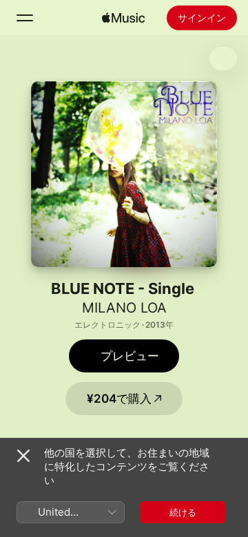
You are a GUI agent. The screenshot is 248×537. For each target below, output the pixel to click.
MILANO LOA (124, 307)
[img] (123, 18)
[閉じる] (23, 456)
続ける (182, 512)
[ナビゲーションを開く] (25, 18)
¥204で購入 (119, 399)
